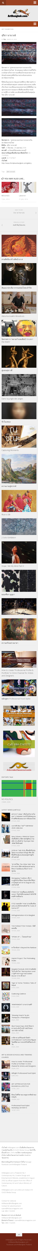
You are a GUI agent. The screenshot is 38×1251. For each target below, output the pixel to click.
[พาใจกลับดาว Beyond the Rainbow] (6, 950)
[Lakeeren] (27, 187)
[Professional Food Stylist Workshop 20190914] (6, 1108)
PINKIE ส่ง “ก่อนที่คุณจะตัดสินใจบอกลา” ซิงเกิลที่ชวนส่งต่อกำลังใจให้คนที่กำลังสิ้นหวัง (24, 894)
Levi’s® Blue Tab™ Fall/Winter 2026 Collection (22, 827)
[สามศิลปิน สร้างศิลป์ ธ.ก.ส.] (19, 246)
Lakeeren (22, 196)
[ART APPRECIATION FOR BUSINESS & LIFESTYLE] (6, 1087)
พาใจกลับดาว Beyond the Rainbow (24, 947)
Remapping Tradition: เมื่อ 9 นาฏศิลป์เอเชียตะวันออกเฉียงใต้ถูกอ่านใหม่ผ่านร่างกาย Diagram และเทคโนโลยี (23, 881)
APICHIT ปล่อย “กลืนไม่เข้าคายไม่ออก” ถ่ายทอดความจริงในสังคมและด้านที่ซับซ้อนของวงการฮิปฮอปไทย (24, 816)
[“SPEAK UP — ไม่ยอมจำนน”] (6, 939)
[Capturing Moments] (19, 437)
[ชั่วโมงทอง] (19, 410)
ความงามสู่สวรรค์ (9, 486)
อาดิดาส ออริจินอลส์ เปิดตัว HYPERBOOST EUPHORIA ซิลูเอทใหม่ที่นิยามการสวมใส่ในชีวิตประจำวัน (24, 1041)
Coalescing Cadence (19, 994)
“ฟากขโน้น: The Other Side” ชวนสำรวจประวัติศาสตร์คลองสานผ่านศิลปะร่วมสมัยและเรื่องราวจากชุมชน (23, 867)
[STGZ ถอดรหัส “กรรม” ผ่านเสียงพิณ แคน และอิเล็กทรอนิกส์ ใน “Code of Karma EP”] (6, 906)
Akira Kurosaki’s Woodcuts (13, 316)
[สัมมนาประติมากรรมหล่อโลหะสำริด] (19, 274)
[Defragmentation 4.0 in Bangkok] (6, 918)
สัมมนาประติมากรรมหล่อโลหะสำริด (17, 287)
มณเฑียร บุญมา (8, 594)
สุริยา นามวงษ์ (11, 172)
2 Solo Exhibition (9, 537)
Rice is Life (6, 514)
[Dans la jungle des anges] (19, 385)
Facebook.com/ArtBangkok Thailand (14, 1164)
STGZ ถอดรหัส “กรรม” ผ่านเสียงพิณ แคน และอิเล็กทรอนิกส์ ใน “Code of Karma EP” (24, 905)
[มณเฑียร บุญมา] (19, 581)
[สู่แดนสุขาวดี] (19, 357)
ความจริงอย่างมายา (10, 643)
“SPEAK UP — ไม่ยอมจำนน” (21, 937)
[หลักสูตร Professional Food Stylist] (19, 687)
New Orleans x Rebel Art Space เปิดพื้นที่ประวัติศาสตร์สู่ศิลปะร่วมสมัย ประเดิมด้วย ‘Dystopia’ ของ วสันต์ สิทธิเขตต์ (23, 839)
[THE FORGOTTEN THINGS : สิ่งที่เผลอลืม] (6, 929)
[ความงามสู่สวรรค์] (19, 469)
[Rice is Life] (19, 501)
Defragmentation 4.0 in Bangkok (23, 915)
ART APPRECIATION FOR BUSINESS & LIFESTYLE (21, 1085)
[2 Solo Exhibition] (19, 526)
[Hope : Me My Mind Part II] (19, 552)
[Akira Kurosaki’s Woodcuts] (19, 303)
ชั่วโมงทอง (6, 421)
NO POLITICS (7, 799)
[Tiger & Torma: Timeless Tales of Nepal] (6, 986)
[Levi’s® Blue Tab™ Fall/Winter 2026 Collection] (6, 828)
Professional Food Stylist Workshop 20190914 (21, 1106)
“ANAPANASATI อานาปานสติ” (22, 1004)
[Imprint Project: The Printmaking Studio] (6, 961)
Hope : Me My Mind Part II (13, 566)
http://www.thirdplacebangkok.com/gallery (17, 163)
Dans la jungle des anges (12, 398)
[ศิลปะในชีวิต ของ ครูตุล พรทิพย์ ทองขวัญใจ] (6, 1097)
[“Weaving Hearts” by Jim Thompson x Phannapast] (6, 1018)
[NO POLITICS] (19, 788)
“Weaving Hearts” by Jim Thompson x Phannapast (21, 1016)
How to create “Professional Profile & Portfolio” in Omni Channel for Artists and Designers (17, 673)
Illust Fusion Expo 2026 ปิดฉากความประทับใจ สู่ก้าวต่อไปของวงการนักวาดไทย (23, 1028)
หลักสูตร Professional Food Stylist (16, 698)
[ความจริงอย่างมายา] (19, 629)
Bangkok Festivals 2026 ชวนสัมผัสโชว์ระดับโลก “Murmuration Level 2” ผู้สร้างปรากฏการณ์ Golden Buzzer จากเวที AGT (24, 972)
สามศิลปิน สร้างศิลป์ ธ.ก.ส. (12, 259)
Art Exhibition (7, 29)
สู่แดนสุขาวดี (7, 370)
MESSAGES (6, 196)
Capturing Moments (10, 450)
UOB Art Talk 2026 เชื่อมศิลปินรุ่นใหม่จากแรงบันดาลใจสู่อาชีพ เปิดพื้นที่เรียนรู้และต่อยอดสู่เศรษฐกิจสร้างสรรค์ (23, 853)
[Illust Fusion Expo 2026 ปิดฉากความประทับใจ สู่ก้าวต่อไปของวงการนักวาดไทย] (6, 1029)
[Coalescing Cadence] (6, 996)
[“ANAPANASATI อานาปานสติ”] (6, 1007)
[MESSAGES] (10, 187)
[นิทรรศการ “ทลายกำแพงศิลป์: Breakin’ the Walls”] (19, 328)
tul (4, 39)
